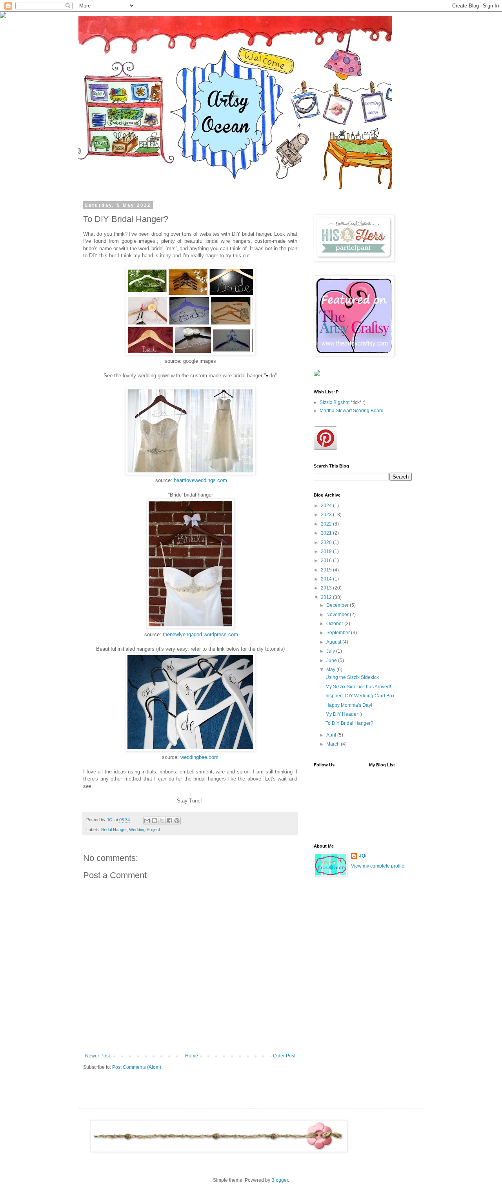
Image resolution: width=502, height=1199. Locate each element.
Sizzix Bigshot (334, 402)
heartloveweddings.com (200, 480)
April (331, 735)
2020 (327, 542)
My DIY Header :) (344, 714)
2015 (327, 570)
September (338, 632)
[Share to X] (162, 820)
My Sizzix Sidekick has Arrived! (358, 687)
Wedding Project (144, 829)
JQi (362, 856)
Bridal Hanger (114, 829)
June (332, 660)
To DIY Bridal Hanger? (349, 723)
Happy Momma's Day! (349, 705)
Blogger (279, 1180)
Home (191, 1056)
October (335, 623)
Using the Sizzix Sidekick (352, 677)
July (331, 651)
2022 (327, 524)
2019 (327, 551)
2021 (327, 533)
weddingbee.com (199, 757)
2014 (327, 579)
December (338, 605)
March (333, 744)
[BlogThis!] (154, 820)
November (338, 614)
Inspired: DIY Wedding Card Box (360, 696)
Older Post (284, 1056)
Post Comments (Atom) (136, 1067)
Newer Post (97, 1056)
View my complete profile (377, 866)
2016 (327, 560)
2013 (327, 588)
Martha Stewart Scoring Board (352, 410)
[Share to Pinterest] (177, 820)
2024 (327, 505)
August (334, 642)
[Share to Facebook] (169, 820)
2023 (327, 514)
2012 (327, 597)
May (331, 669)
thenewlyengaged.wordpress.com (200, 634)
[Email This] (147, 820)
